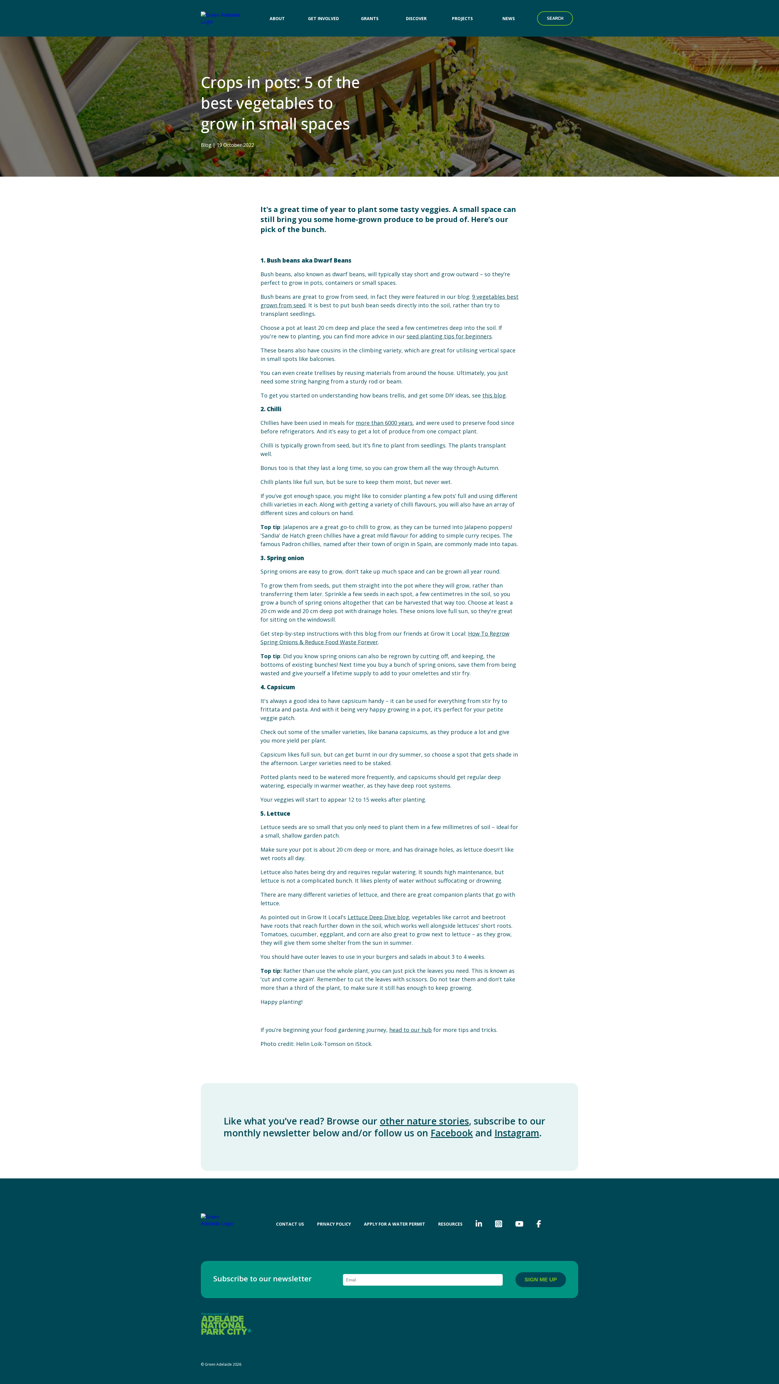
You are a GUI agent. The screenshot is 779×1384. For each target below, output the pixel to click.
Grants (370, 18)
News (508, 18)
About (277, 18)
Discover (416, 18)
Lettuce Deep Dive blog (378, 917)
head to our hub (410, 1029)
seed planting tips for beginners (449, 336)
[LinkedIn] (479, 1223)
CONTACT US (290, 1224)
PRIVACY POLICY (334, 1224)
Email (321, 1279)
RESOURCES (450, 1224)
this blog (494, 395)
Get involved (323, 18)
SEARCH (555, 18)
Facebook (452, 1133)
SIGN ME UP (541, 1279)
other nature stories (424, 1121)
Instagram (516, 1133)
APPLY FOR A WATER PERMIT (394, 1224)
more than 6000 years (384, 422)
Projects (462, 18)
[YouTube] (519, 1223)
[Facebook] (538, 1223)
